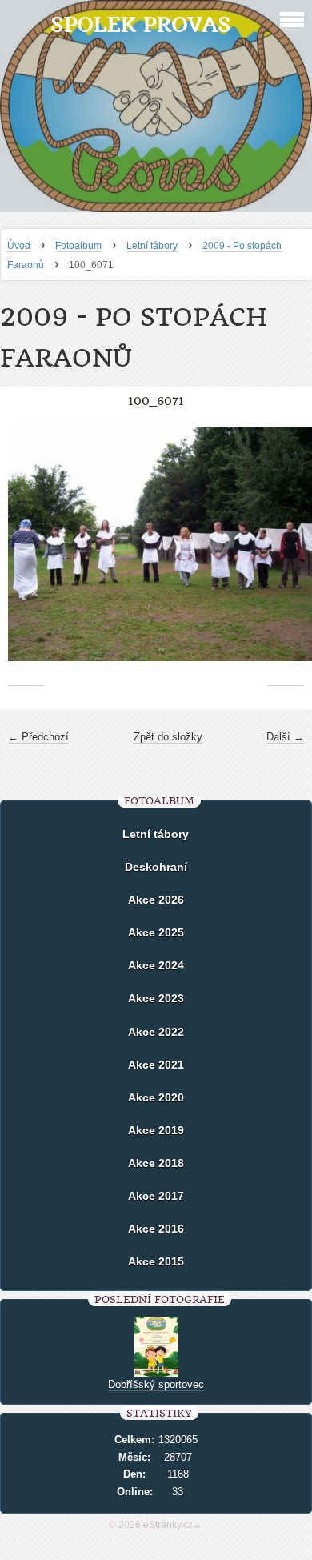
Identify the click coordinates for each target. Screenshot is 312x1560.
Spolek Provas (140, 24)
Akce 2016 (156, 1228)
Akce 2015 (156, 1261)
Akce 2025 (156, 932)
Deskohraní (156, 866)
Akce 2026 (156, 899)
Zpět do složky (168, 737)
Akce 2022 (156, 1031)
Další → (285, 737)
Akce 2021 (156, 1064)
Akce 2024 (156, 965)
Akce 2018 (156, 1163)
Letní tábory (152, 245)
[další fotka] (286, 552)
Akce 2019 (156, 1130)
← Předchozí (38, 737)
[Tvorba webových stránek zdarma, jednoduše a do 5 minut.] (198, 1526)
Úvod (18, 245)
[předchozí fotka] (26, 552)
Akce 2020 (156, 1097)
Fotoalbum (78, 245)
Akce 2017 (156, 1195)
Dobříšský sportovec (156, 1384)
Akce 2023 (156, 998)
